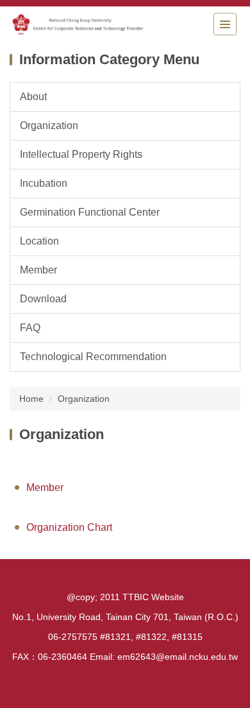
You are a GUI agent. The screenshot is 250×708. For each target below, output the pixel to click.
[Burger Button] (225, 24)
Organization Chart (69, 527)
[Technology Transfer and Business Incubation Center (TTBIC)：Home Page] (80, 24)
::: (125, 583)
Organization (84, 398)
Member (44, 487)
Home (31, 398)
